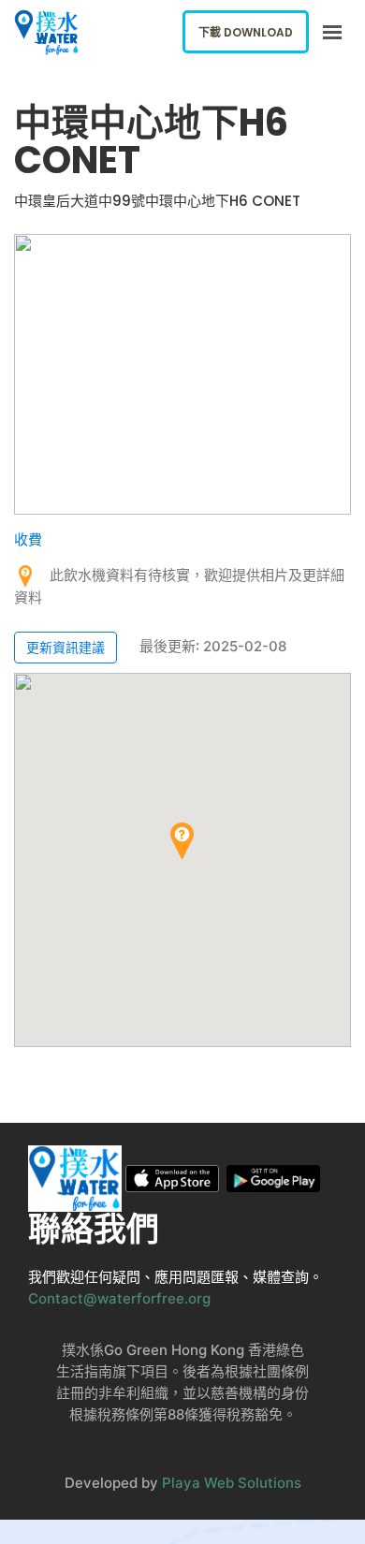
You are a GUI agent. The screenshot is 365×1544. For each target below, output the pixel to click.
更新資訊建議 (65, 647)
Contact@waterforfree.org (119, 1298)
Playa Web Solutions (231, 1483)
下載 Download (245, 32)
